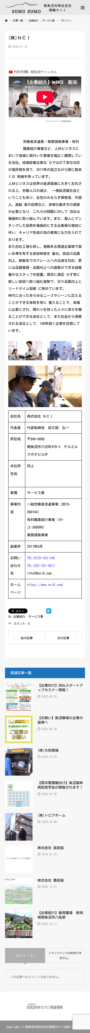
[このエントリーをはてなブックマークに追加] (48, 610)
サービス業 (35, 616)
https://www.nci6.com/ (45, 584)
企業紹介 (19, 616)
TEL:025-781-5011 (41, 565)
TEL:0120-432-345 (41, 558)
